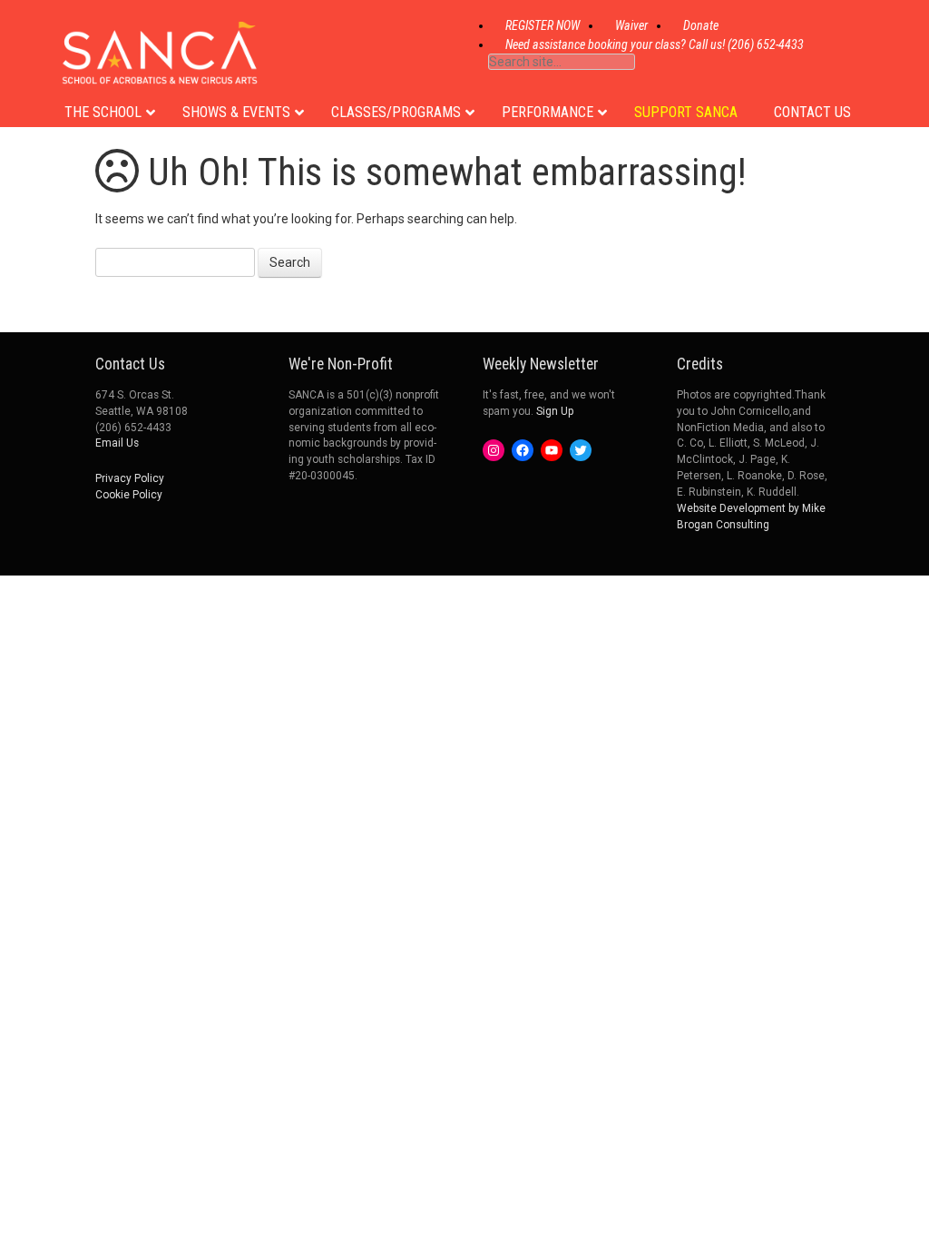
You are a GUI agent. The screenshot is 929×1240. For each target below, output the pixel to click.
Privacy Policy (129, 478)
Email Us (117, 443)
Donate (701, 25)
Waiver (631, 25)
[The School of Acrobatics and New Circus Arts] (159, 66)
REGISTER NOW (542, 25)
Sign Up (554, 411)
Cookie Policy (128, 494)
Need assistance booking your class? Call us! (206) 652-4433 (654, 44)
